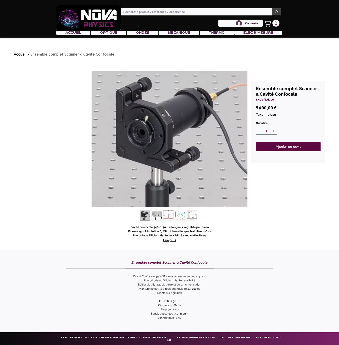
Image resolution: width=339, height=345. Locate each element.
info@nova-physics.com (195, 337)
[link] (169, 262)
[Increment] (274, 130)
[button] (272, 23)
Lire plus (169, 240)
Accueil (20, 54)
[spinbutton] (266, 130)
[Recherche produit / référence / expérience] (276, 11)
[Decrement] (259, 130)
